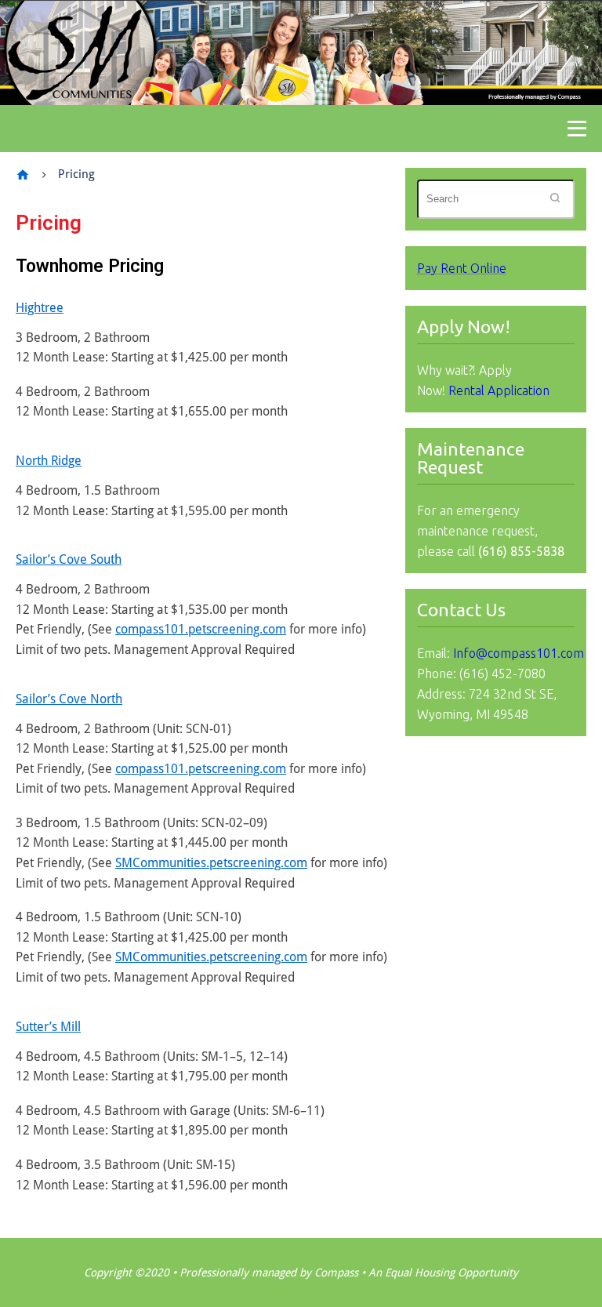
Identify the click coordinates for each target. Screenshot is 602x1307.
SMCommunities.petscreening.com (211, 862)
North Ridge (49, 460)
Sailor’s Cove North (69, 699)
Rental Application (498, 390)
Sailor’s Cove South (68, 559)
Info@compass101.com (518, 653)
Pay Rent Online (461, 268)
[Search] (554, 199)
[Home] (23, 175)
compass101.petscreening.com (200, 629)
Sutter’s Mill (48, 1026)
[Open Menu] (577, 128)
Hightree (39, 307)
